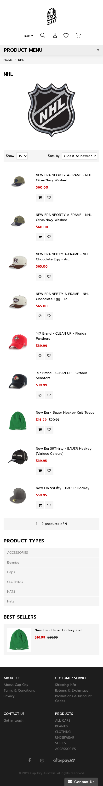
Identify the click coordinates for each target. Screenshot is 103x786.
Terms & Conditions (19, 690)
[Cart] (78, 36)
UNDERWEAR (64, 737)
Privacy (9, 696)
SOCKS (60, 743)
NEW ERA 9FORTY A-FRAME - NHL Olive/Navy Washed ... (64, 178)
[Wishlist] (66, 36)
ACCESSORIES (17, 552)
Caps (11, 572)
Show (10, 156)
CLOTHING (15, 582)
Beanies (13, 562)
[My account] (54, 36)
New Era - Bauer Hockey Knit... (59, 630)
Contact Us (83, 782)
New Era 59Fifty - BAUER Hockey (62, 488)
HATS (11, 591)
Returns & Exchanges (71, 690)
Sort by (54, 156)
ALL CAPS (62, 720)
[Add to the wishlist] (49, 198)
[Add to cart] (40, 198)
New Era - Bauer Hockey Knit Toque (65, 412)
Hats (10, 601)
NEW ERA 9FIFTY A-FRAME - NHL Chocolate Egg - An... (62, 257)
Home (8, 60)
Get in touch (13, 720)
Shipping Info (65, 684)
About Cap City (16, 684)
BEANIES (61, 726)
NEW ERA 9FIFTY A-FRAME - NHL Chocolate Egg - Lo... (62, 296)
